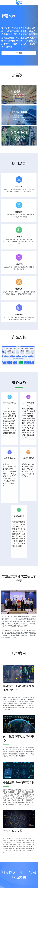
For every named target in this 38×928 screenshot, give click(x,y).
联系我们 (19, 53)
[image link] (19, 2)
